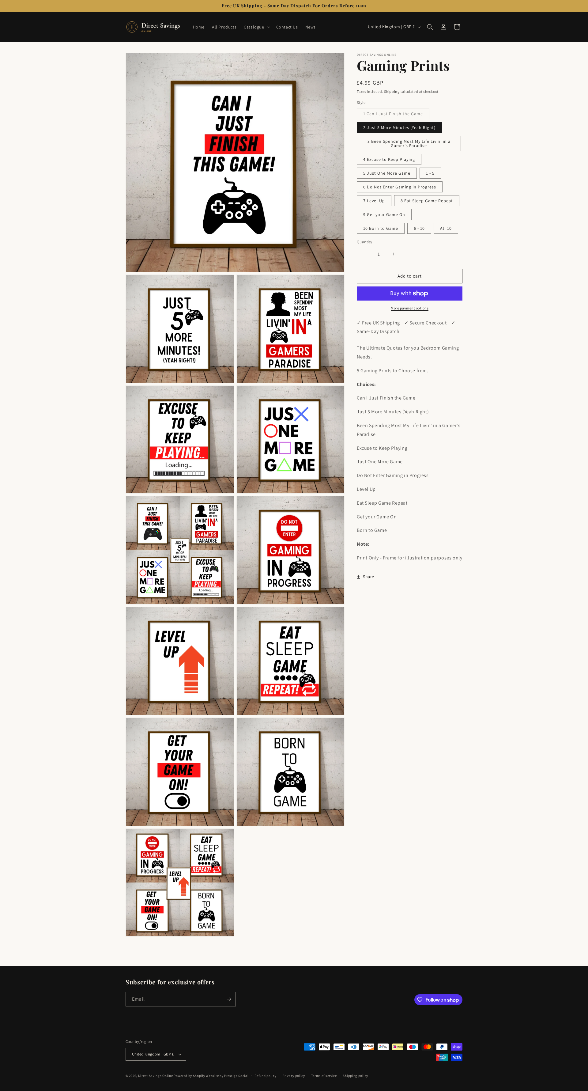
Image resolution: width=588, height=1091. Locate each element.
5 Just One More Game (386, 173)
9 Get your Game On (384, 214)
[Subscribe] (229, 999)
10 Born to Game (380, 228)
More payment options (409, 308)
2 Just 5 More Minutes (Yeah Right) (399, 127)
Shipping (392, 91)
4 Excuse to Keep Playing (389, 159)
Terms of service (324, 1076)
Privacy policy (293, 1076)
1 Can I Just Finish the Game (396, 115)
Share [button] (368, 576)
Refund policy (265, 1076)
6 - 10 (419, 228)
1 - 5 (430, 173)
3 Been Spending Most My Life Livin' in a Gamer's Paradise (409, 143)
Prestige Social (236, 1076)
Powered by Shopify (189, 1076)
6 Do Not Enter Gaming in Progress (399, 187)
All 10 (446, 228)
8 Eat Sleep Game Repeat (427, 200)
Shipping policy (355, 1076)
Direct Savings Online (155, 1076)
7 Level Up (374, 200)
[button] (256, 27)
